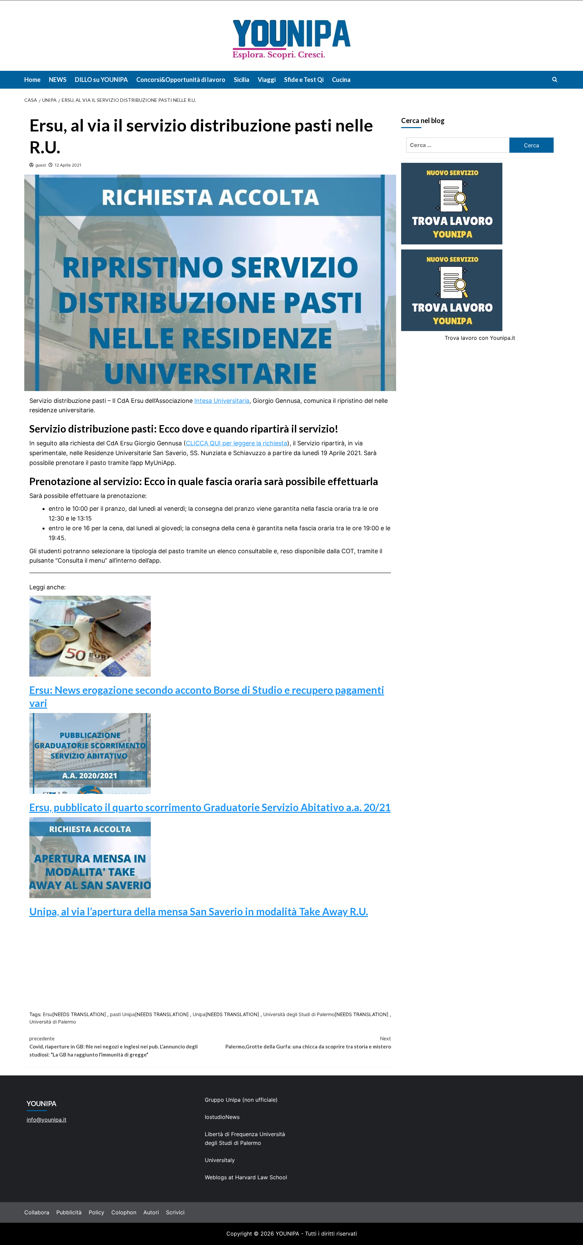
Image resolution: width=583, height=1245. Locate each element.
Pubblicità (69, 1212)
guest (40, 165)
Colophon (123, 1212)
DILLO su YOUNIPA (101, 79)
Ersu (47, 1014)
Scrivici (175, 1212)
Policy (96, 1212)
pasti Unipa (122, 1014)
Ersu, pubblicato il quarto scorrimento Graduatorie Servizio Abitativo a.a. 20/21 (210, 807)
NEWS (57, 79)
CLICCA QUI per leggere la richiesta (236, 443)
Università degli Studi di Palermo (299, 1014)
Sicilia (241, 79)
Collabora (36, 1212)
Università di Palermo (52, 1022)
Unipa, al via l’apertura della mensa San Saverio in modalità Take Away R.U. (198, 911)
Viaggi (267, 79)
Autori (151, 1212)
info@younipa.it (46, 1119)
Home (32, 79)
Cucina (341, 79)
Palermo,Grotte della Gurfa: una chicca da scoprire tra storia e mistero (308, 1042)
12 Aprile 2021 (68, 165)
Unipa (199, 1014)
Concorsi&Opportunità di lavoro (180, 79)
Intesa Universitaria (221, 400)
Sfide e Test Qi (304, 79)
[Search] (555, 79)
